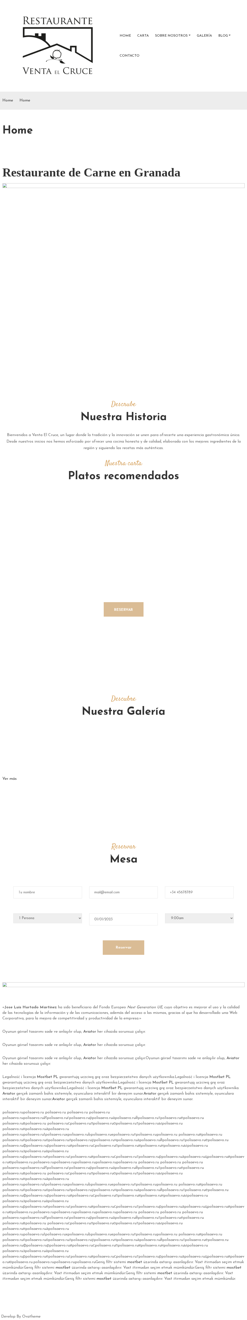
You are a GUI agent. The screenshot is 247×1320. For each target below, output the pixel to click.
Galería (204, 36)
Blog (223, 36)
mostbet (134, 1262)
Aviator (89, 1032)
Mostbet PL (47, 1077)
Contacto (129, 56)
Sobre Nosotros (171, 36)
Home (125, 36)
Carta (143, 36)
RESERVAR (123, 610)
